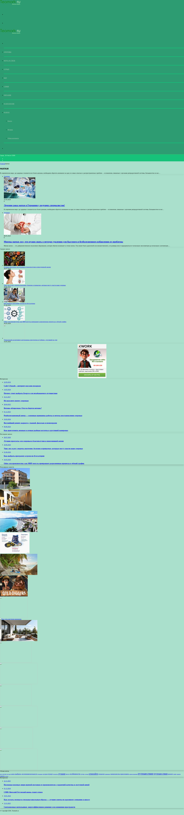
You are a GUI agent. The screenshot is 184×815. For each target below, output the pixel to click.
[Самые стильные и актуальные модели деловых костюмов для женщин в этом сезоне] (18, 683)
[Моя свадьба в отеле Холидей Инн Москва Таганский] (16, 510)
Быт (5, 78)
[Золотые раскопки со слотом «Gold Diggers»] (14, 596)
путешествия (161, 773)
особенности (75, 774)
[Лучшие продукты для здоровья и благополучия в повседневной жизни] (14, 265)
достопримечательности (29, 774)
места (67, 774)
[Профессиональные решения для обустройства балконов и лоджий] (18, 640)
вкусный (9, 774)
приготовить (124, 774)
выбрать (18, 774)
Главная (2, 164)
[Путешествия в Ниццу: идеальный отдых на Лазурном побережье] (18, 531)
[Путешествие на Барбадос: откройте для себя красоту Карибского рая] (16, 662)
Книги (10, 121)
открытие (101, 774)
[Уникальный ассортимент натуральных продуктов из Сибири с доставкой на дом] (14, 338)
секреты (179, 774)
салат (174, 774)
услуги (6, 776)
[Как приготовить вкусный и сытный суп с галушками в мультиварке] (16, 705)
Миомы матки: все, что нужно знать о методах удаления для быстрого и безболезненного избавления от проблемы (63, 241)
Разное (6, 112)
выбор (13, 774)
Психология (9, 104)
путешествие (145, 773)
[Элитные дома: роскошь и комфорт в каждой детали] (16, 748)
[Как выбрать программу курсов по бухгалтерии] (14, 302)
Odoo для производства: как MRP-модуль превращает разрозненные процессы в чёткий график (35, 322)
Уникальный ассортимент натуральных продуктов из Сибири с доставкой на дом (30, 340)
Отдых (6, 69)
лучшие (61, 774)
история (45, 774)
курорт (50, 774)
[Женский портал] (10, 4)
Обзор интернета (13, 138)
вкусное (5, 774)
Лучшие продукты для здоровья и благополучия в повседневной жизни (27, 267)
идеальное (40, 774)
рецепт (170, 774)
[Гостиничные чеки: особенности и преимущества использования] (15, 488)
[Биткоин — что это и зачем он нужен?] (14, 617)
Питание (7, 95)
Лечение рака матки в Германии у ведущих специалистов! (34, 205)
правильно (107, 774)
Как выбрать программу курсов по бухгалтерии (19, 303)
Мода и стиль (9, 60)
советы (2, 776)
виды (1, 774)
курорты (55, 774)
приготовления (133, 774)
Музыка (10, 129)
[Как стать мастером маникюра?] (10, 619)
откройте (93, 773)
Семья (6, 86)
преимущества (115, 774)
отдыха (86, 774)
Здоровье (7, 52)
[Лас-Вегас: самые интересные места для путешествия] (18, 726)
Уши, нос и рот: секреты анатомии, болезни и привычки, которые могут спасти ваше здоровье (35, 285)
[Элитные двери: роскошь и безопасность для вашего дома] (18, 769)
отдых (83, 774)
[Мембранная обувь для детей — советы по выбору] (15, 553)
